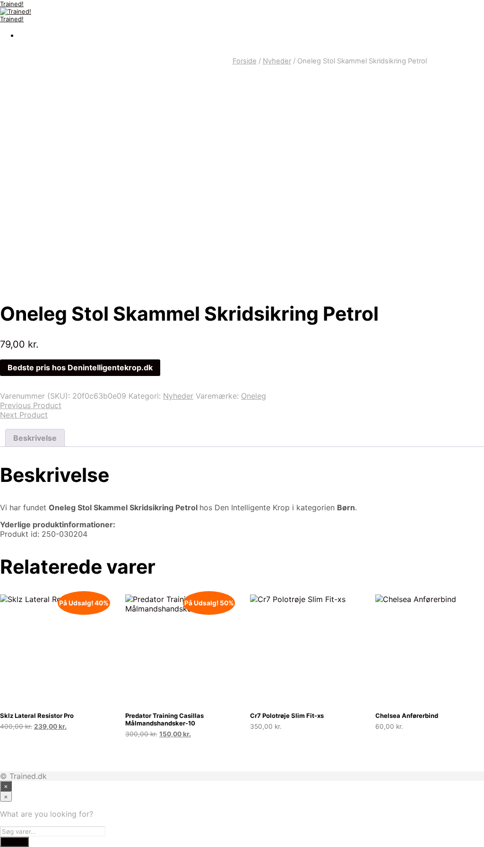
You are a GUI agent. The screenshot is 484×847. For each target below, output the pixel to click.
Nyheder (277, 61)
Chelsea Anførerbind (406, 715)
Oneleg (253, 396)
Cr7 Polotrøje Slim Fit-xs (287, 715)
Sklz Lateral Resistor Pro (37, 715)
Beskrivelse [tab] (35, 438)
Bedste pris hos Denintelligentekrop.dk (80, 367)
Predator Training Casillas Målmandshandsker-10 (164, 719)
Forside (245, 61)
